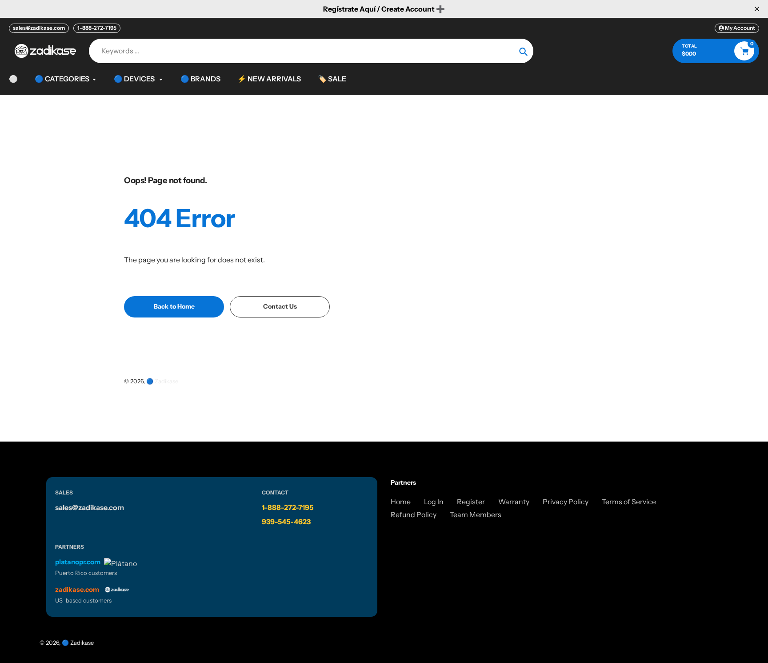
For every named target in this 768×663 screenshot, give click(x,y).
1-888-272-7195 (96, 27)
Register (471, 501)
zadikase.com (77, 589)
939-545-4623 (286, 521)
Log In (434, 501)
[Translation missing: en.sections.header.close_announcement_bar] (756, 8)
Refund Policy (413, 514)
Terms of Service (629, 501)
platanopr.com (77, 562)
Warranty (513, 501)
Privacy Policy (565, 501)
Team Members (475, 514)
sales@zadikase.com (39, 27)
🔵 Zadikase (162, 381)
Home (401, 501)
